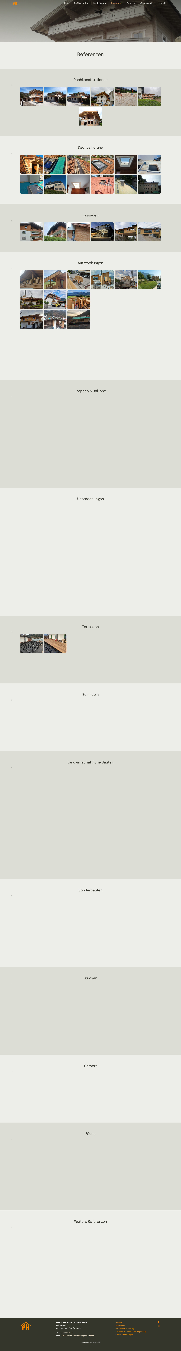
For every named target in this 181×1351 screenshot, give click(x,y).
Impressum (120, 1326)
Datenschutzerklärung (125, 1329)
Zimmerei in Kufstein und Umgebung (131, 1332)
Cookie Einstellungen (124, 1335)
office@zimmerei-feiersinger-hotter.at (77, 1336)
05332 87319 (68, 1333)
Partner (119, 1323)
